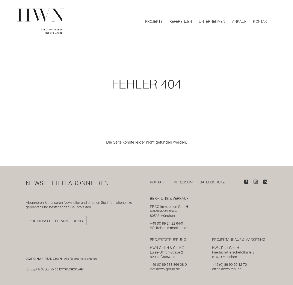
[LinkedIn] (265, 182)
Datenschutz (212, 182)
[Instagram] (256, 182)
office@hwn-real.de (227, 269)
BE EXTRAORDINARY (69, 269)
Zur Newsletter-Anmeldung (56, 221)
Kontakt (158, 182)
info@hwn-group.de (165, 269)
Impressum (183, 182)
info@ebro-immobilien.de (169, 228)
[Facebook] (246, 182)
